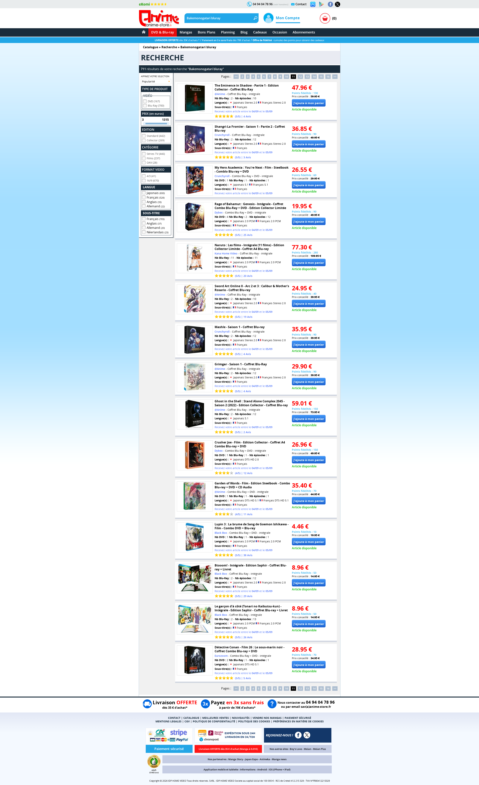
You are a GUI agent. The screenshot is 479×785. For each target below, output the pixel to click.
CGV (187, 721)
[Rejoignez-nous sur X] (337, 4)
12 (300, 76)
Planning (228, 32)
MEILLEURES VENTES (215, 718)
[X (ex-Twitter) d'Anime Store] (306, 735)
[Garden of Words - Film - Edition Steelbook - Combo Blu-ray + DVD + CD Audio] (195, 496)
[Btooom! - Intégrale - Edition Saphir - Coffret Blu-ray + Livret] (195, 578)
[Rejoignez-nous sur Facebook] (330, 4)
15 (321, 76)
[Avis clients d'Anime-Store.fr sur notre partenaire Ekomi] (153, 4)
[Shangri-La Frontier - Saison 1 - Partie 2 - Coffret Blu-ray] (195, 140)
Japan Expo (251, 759)
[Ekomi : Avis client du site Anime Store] (154, 767)
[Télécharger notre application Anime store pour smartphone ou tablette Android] (321, 4)
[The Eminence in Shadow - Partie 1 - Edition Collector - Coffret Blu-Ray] (195, 98)
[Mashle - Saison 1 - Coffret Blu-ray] (195, 340)
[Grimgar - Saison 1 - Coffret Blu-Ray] (195, 377)
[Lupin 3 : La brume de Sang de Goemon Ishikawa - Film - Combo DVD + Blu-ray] (195, 537)
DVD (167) (154, 101)
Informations (247, 769)
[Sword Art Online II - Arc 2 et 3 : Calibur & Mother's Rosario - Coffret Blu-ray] (195, 299)
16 (328, 76)
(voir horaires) (280, 4)
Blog (244, 32)
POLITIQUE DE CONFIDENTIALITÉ (214, 721)
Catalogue (150, 47)
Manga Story (235, 759)
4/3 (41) (151, 176)
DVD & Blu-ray (162, 32)
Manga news (279, 759)
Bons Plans (206, 32)
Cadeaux (260, 32)
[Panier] (325, 18)
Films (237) (153, 158)
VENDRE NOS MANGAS (267, 718)
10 (286, 76)
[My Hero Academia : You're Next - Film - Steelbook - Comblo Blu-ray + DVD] (195, 181)
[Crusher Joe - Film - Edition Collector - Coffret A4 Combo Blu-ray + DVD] (195, 455)
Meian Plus (319, 749)
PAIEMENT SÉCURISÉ (298, 718)
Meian (307, 749)
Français (156, 197)
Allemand (156, 206)
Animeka (265, 759)
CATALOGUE (191, 718)
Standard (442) (156, 136)
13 (307, 76)
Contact (300, 4)
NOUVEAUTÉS (241, 718)
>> (334, 76)
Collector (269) (155, 140)
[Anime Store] (159, 18)
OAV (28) (152, 162)
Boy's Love (296, 749)
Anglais (154, 202)
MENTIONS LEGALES (168, 721)
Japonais (156, 193)
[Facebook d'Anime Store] (298, 735)
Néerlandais (158, 232)
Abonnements (304, 32)
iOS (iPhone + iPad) (279, 769)
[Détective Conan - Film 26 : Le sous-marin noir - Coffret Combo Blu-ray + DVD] (195, 660)
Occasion (279, 32)
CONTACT (174, 718)
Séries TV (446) (156, 154)
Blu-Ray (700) (156, 105)
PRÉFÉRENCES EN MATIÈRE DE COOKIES (298, 721)
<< (236, 76)
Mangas (186, 32)
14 (314, 76)
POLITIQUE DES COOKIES (254, 721)
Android (262, 769)
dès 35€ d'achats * (177, 40)
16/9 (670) (153, 180)
